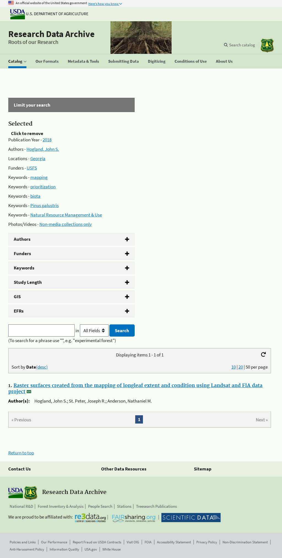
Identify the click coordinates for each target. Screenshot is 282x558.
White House (111, 549)
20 (240, 367)
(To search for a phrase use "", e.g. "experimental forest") (62, 340)
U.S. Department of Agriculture (56, 13)
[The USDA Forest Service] (267, 45)
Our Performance (54, 542)
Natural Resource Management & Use (66, 215)
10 (233, 367)
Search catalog (242, 45)
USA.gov (91, 549)
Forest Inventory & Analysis (60, 506)
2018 (47, 140)
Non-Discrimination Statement (245, 542)
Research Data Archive (51, 33)
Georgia (37, 158)
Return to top (21, 453)
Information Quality (64, 549)
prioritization (43, 187)
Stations (124, 506)
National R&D (21, 506)
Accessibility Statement (174, 542)
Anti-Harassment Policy (27, 549)
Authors (22, 239)
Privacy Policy (206, 542)
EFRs (19, 311)
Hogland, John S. (42, 149)
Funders (22, 253)
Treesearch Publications (156, 506)
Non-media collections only (65, 224)
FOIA (148, 542)
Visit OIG (133, 542)
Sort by (30, 367)
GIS (17, 296)
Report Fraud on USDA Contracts (97, 542)
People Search (100, 506)
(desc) (42, 367)
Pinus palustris (44, 205)
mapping (39, 177)
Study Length (28, 282)
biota (35, 196)
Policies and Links (23, 542)
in (77, 330)
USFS (32, 168)
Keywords (24, 268)
